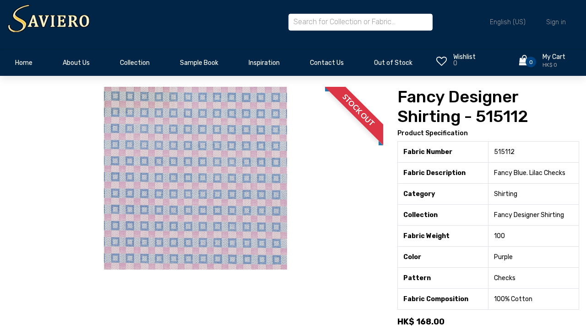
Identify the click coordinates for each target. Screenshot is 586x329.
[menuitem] (23, 65)
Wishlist (464, 57)
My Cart (554, 57)
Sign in (556, 22)
